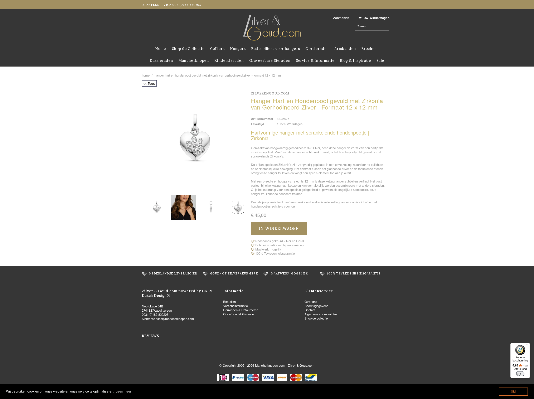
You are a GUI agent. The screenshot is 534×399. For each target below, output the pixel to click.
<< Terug (149, 83)
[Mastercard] (296, 377)
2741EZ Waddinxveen (157, 310)
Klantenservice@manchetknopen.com (168, 318)
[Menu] (527, 345)
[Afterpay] (282, 377)
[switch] (520, 373)
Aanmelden (341, 17)
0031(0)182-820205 (155, 314)
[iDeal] (223, 377)
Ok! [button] (513, 391)
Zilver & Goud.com (301, 365)
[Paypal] (238, 377)
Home (146, 75)
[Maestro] (253, 377)
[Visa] (268, 377)
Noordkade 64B (152, 306)
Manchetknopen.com (270, 365)
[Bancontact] (311, 377)
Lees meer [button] (123, 391)
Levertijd (257, 124)
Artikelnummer (262, 118)
